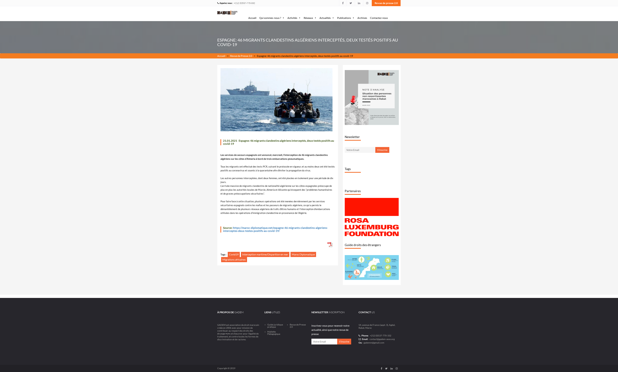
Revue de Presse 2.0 (241, 55)
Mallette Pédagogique (273, 345)
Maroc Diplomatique (303, 254)
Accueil (252, 17)
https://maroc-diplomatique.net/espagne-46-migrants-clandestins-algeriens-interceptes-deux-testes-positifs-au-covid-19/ (275, 229)
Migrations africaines (234, 259)
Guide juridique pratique (275, 338)
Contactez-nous (379, 17)
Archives (362, 17)
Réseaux (308, 17)
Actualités (325, 17)
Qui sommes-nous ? (270, 17)
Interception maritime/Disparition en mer (265, 254)
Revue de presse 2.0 (386, 3)
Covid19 (234, 254)
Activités (292, 17)
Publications (344, 17)
